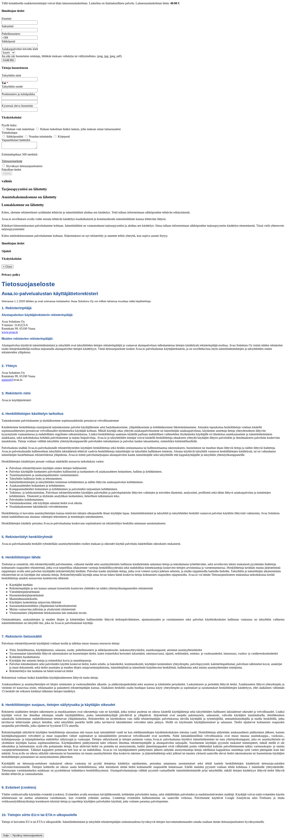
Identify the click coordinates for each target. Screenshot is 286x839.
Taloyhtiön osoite (12, 86)
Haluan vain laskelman (20, 129)
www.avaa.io (10, 332)
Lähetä (7, 173)
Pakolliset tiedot (11, 169)
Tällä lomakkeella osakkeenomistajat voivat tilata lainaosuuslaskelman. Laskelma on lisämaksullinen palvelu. (69, 3)
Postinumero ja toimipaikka (18, 94)
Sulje (6, 835)
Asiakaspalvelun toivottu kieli (20, 49)
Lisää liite (8, 60)
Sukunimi (7, 26)
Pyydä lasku (9, 125)
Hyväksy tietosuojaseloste (27, 835)
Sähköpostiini (15, 136)
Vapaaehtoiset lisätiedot (16, 140)
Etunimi (6, 18)
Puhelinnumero (11, 33)
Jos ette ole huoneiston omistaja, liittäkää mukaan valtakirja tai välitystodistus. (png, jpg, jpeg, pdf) (62, 56)
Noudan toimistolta (40, 136)
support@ (8, 379)
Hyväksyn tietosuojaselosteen (24, 166)
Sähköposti (8, 41)
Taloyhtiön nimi (11, 75)
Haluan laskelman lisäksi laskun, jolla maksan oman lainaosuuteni (80, 129)
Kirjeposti (63, 136)
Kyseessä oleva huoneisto (17, 105)
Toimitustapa (9, 132)
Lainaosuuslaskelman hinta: (158, 3)
